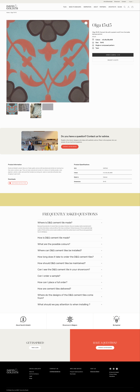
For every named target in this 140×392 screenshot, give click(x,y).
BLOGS (120, 7)
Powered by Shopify (24, 390)
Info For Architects (34, 374)
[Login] (128, 7)
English (130, 1)
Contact (124, 1)
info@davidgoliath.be (55, 371)
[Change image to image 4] (47, 106)
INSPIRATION (87, 7)
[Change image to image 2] (23, 107)
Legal (30, 376)
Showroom (117, 1)
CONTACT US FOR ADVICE (105, 347)
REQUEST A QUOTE (113, 60)
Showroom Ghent (94, 371)
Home (8, 12)
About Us (31, 371)
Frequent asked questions (76, 371)
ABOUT (96, 7)
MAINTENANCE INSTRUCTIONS (18, 183)
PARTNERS (103, 7)
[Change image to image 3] (35, 110)
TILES (64, 7)
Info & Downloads (108, 1)
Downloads (73, 374)
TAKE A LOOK (35, 347)
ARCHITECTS (112, 7)
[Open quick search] (124, 7)
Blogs (30, 378)
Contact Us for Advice (70, 146)
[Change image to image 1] (11, 108)
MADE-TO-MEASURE (75, 7)
